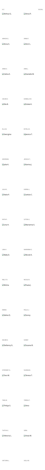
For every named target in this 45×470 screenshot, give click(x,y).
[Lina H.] (11, 236)
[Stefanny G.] (11, 356)
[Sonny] (33, 326)
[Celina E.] (11, 85)
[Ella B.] (11, 115)
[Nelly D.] (11, 266)
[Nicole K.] (33, 266)
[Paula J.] (33, 296)
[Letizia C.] (33, 206)
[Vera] (33, 417)
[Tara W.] (11, 386)
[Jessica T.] (33, 145)
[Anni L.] (33, 55)
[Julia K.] (11, 176)
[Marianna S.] (33, 236)
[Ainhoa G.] (11, 25)
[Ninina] (11, 296)
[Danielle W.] (33, 85)
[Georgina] (11, 145)
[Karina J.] (33, 176)
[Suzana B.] (33, 356)
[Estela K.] (33, 115)
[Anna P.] (33, 25)
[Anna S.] (11, 55)
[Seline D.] (11, 326)
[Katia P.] (11, 206)
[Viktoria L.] (11, 447)
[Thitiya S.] (11, 417)
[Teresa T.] (33, 386)
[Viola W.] (33, 447)
